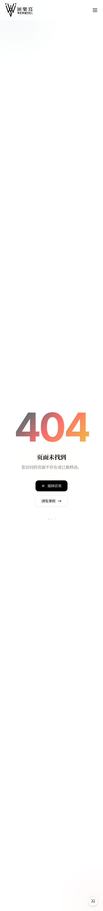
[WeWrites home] (19, 10)
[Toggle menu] (95, 10)
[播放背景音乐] (93, 901)
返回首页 (55, 486)
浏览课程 (49, 501)
